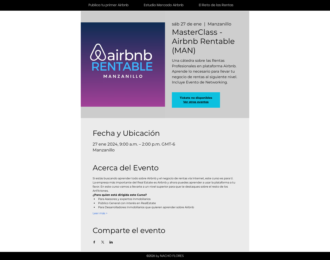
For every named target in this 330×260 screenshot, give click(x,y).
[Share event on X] (102, 242)
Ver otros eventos (196, 102)
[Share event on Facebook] (94, 242)
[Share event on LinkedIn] (111, 242)
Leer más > (100, 213)
